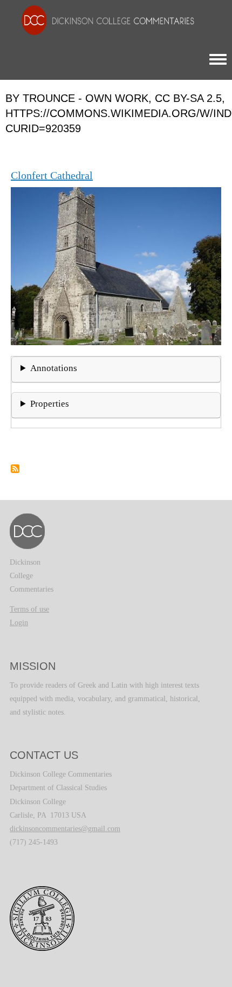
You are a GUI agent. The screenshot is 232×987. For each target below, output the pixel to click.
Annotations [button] (53, 368)
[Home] (102, 20)
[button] (116, 265)
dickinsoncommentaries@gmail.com (65, 829)
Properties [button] (49, 404)
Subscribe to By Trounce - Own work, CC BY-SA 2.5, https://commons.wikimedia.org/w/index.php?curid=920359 (15, 468)
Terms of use (29, 609)
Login (19, 623)
